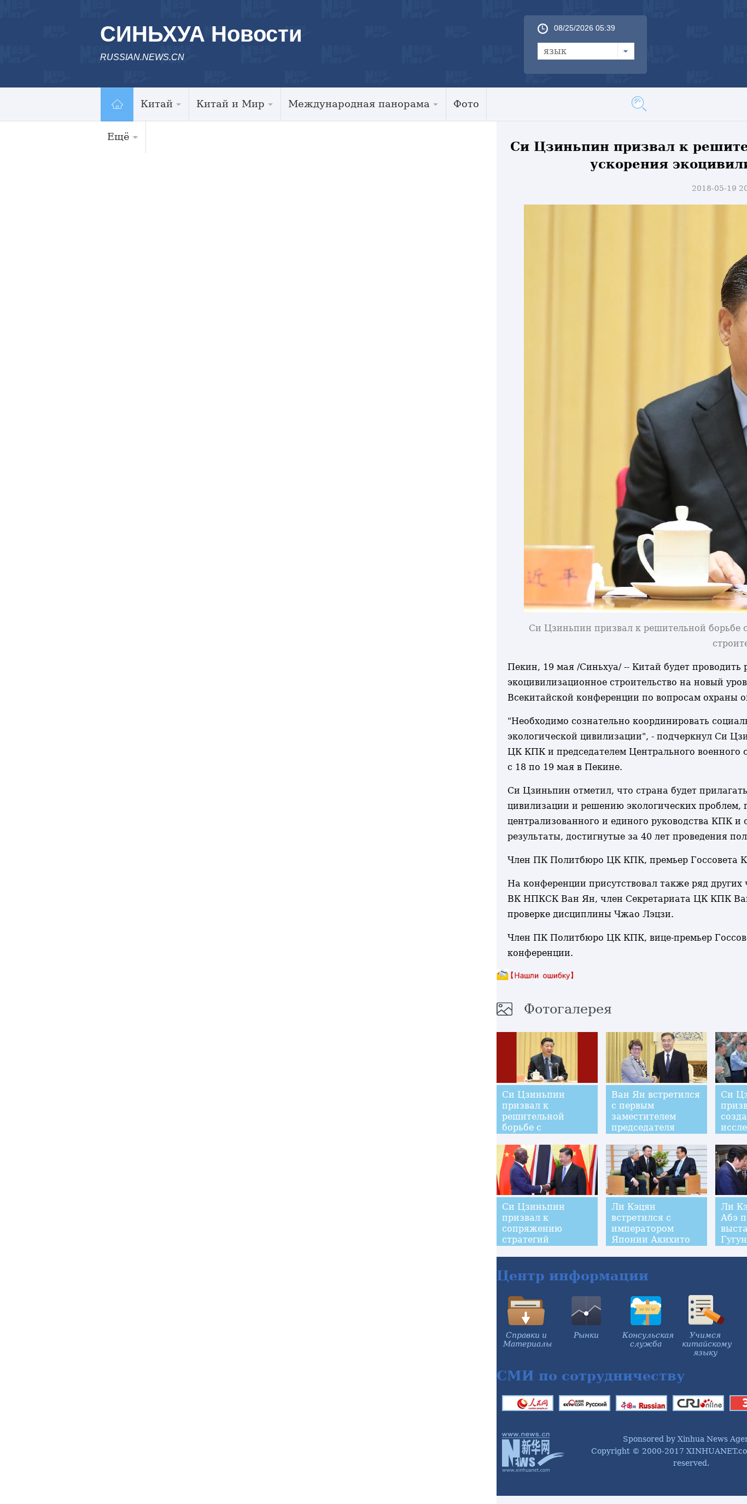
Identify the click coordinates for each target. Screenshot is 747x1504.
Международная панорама (359, 103)
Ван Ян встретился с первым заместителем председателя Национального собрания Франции (655, 1122)
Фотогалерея (568, 1009)
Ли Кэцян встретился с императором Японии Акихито (650, 1223)
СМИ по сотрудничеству (591, 1376)
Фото (466, 103)
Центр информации (573, 1276)
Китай (157, 103)
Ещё (118, 136)
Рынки (586, 1335)
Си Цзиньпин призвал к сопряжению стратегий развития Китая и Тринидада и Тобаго (543, 1240)
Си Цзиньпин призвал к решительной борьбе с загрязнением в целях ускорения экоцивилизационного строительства (554, 1132)
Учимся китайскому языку (707, 1344)
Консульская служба (648, 1339)
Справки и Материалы (527, 1339)
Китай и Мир (230, 103)
